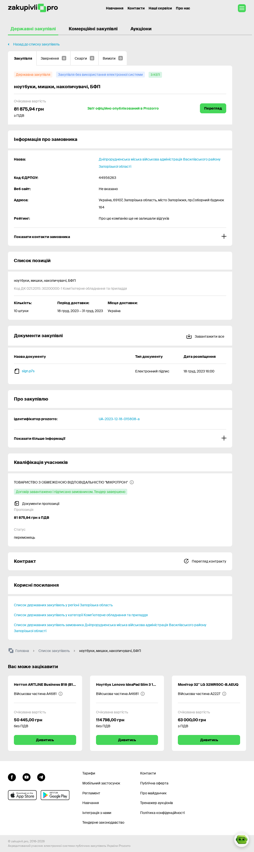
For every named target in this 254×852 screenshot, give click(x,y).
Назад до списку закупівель (36, 44)
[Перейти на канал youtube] (27, 776)
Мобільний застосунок (101, 783)
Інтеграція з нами (96, 813)
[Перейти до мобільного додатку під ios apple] (22, 795)
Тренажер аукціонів (156, 803)
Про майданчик (153, 793)
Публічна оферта (154, 783)
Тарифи (88, 773)
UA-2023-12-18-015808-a (119, 419)
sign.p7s (28, 371)
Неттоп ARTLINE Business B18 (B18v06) (45, 684)
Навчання (115, 8)
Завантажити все (209, 336)
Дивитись (45, 740)
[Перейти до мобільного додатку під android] (55, 795)
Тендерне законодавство (103, 822)
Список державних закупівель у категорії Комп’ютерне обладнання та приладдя (81, 615)
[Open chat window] (241, 839)
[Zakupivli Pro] (33, 8)
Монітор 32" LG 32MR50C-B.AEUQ (208, 684)
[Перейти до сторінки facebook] (12, 776)
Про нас (183, 8)
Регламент (91, 793)
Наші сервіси (160, 8)
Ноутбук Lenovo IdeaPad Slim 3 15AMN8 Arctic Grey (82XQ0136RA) (127, 684)
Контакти (136, 8)
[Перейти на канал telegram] (41, 776)
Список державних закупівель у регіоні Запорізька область (63, 605)
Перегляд (213, 108)
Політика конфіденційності (162, 813)
